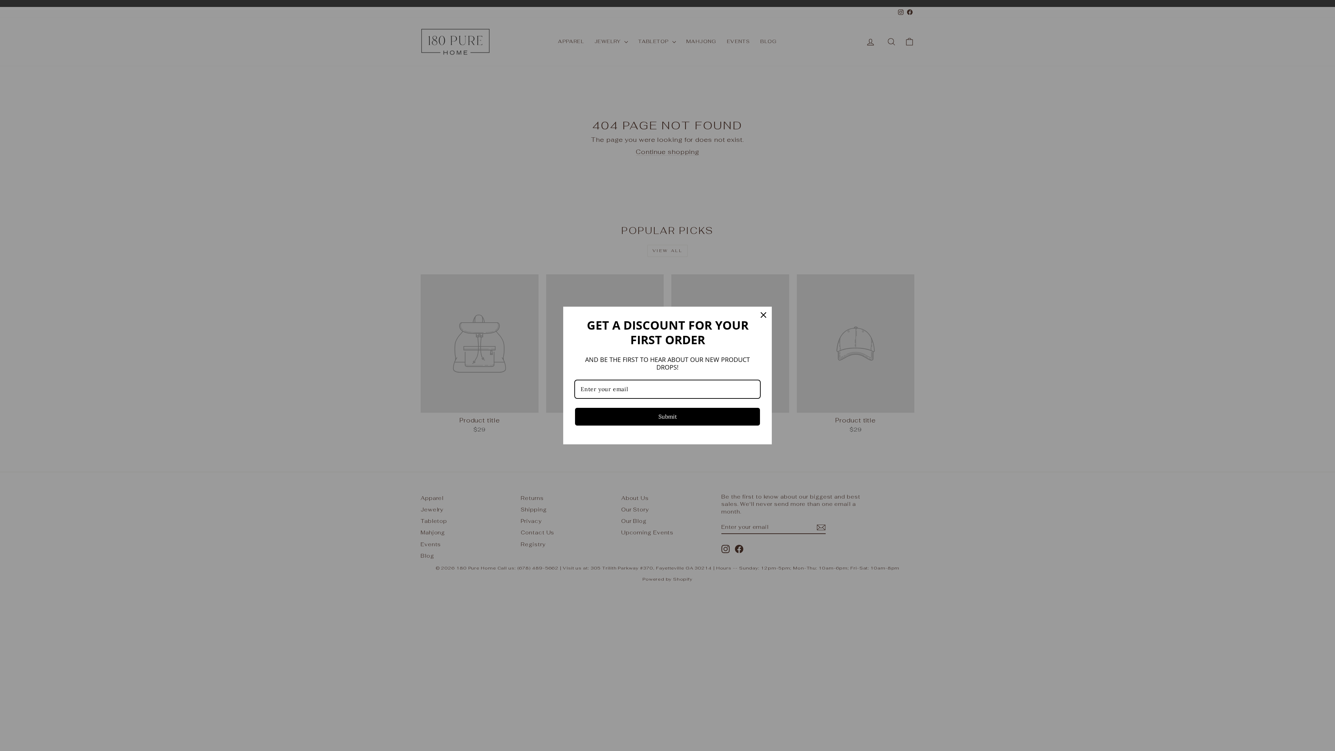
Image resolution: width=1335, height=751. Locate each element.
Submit (667, 416)
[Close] (763, 315)
